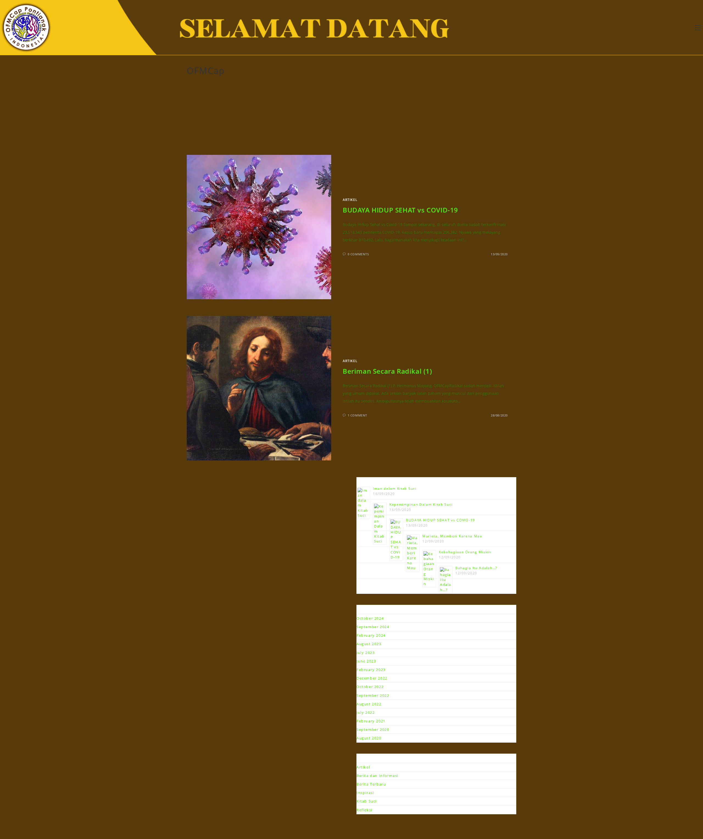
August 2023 (368, 643)
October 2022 (370, 686)
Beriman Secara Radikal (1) (387, 371)
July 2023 (365, 652)
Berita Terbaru (371, 784)
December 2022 (371, 678)
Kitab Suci (366, 801)
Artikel (350, 199)
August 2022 (368, 703)
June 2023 (366, 661)
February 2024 (371, 635)
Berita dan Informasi (377, 775)
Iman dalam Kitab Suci (395, 488)
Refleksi (364, 809)
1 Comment (357, 415)
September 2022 (372, 695)
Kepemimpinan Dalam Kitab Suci (421, 504)
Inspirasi (365, 792)
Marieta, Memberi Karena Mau (452, 536)
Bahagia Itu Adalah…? (476, 568)
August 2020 (368, 737)
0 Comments (358, 254)
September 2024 (372, 626)
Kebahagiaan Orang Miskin (465, 552)
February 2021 (371, 720)
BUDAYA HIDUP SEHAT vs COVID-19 (400, 209)
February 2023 (371, 669)
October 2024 (370, 618)
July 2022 (365, 712)
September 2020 (372, 729)
